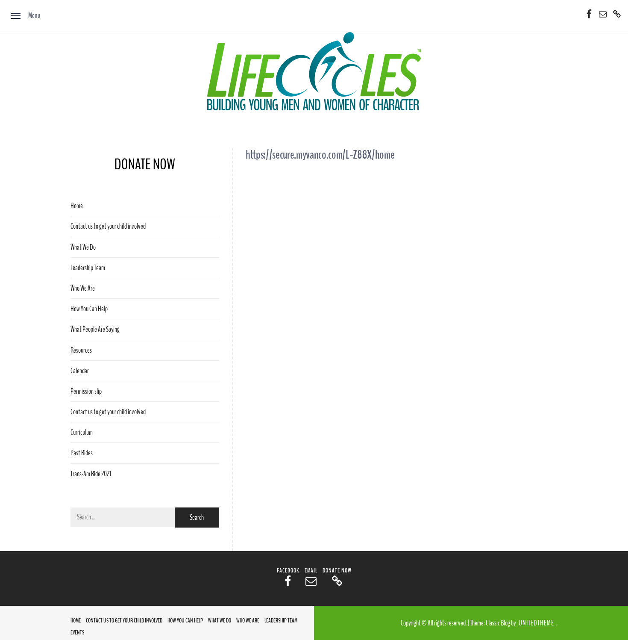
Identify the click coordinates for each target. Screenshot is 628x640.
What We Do (83, 247)
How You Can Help (89, 309)
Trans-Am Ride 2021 (90, 474)
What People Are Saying (95, 329)
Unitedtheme (536, 623)
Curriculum (81, 432)
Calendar (79, 371)
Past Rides (81, 453)
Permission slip (86, 391)
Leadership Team (87, 268)
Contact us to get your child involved (108, 226)
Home (76, 206)
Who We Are (82, 288)
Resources (81, 350)
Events (77, 632)
